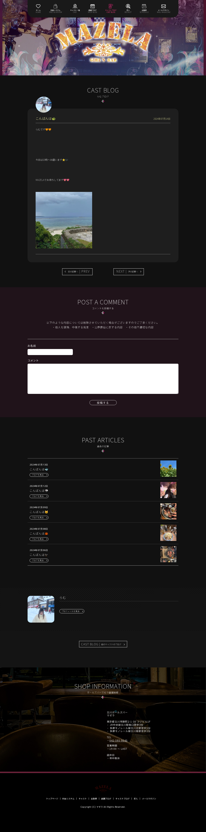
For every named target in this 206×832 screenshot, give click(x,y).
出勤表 (94, 799)
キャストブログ (122, 799)
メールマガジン (149, 799)
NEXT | (127, 271)
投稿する (103, 403)
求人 (136, 799)
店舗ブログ (106, 799)
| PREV (79, 271)
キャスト (83, 799)
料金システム (68, 799)
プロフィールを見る (71, 611)
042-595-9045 (118, 740)
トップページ (52, 799)
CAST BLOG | (101, 644)
